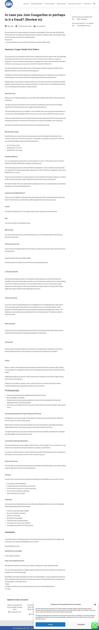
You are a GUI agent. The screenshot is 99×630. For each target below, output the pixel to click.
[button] (95, 604)
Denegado (81, 624)
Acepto (50, 624)
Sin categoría (41, 26)
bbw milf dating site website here (19, 64)
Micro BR (10, 26)
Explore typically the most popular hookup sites (14, 607)
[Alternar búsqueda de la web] (94, 3)
